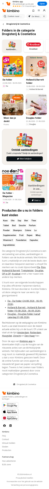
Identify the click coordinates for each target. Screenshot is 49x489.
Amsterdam (23, 332)
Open (42, 3)
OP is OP (6, 273)
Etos (43, 267)
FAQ (4, 435)
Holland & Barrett (11, 270)
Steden (5, 446)
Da (38, 267)
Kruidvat (16, 273)
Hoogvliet (7, 335)
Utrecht (17, 335)
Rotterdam (35, 332)
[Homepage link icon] (14, 384)
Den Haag (29, 335)
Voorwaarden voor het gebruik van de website (24, 481)
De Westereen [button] (37, 16)
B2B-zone (6, 464)
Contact (5, 439)
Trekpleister (27, 270)
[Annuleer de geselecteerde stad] (44, 16)
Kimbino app (26, 341)
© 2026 (24, 474)
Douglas (39, 270)
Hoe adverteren (9, 461)
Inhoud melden (8, 443)
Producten (6, 450)
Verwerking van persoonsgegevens (24, 485)
